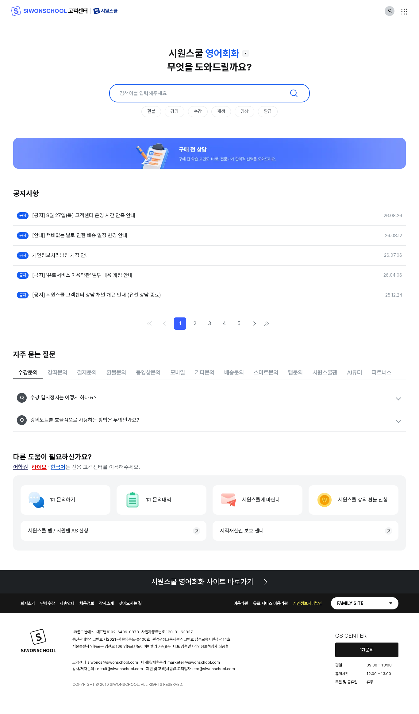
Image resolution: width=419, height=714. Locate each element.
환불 (151, 111)
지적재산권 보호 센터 (242, 531)
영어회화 (222, 53)
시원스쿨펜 (325, 372)
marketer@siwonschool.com (193, 662)
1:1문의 (367, 650)
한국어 (58, 467)
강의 (175, 111)
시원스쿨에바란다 (261, 500)
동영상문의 (148, 372)
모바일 (177, 372)
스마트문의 (266, 372)
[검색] (293, 93)
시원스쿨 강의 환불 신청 (363, 500)
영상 (244, 111)
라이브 (39, 467)
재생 (221, 111)
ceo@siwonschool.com (213, 668)
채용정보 (86, 603)
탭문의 (295, 372)
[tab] (28, 373)
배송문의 (234, 372)
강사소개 (106, 603)
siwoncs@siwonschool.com (112, 662)
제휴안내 (67, 603)
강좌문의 (57, 372)
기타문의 (204, 372)
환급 (268, 111)
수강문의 (28, 372)
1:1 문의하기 (62, 500)
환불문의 (116, 372)
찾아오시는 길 (130, 603)
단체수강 (47, 603)
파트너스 (381, 372)
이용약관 (240, 603)
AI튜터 (354, 372)
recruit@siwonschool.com (119, 668)
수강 (198, 111)
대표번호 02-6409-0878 (117, 632)
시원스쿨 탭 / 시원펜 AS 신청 (58, 531)
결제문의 (87, 372)
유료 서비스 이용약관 (270, 603)
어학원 (20, 467)
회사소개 (28, 603)
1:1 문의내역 (158, 500)
